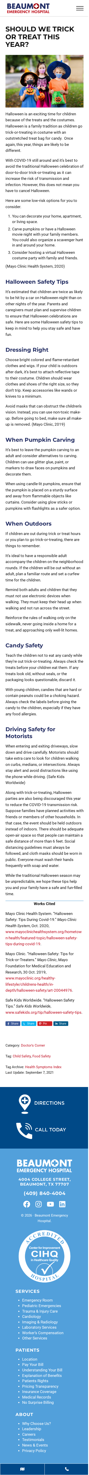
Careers (29, 1434)
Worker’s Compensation (42, 1333)
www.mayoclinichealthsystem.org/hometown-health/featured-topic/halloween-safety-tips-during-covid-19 (43, 938)
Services (28, 1291)
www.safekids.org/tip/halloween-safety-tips (43, 1012)
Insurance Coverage (39, 1392)
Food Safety (41, 1056)
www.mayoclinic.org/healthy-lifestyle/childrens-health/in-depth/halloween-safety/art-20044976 (38, 984)
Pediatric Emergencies (41, 1306)
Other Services (34, 1338)
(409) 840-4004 (44, 1193)
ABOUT (24, 1414)
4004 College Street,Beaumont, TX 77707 (44, 1181)
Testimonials (33, 1440)
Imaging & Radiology (40, 1322)
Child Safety (22, 1056)
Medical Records (36, 1397)
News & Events (35, 1445)
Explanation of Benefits (42, 1375)
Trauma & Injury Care (40, 1311)
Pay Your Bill (32, 1364)
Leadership (31, 1429)
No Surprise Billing (38, 1402)
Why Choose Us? (36, 1423)
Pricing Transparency (40, 1386)
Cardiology (31, 1316)
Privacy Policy (34, 1451)
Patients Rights (35, 1381)
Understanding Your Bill (42, 1370)
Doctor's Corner (33, 1045)
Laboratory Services (39, 1327)
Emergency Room (37, 1300)
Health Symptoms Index (43, 1067)
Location (29, 1359)
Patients (27, 1350)
